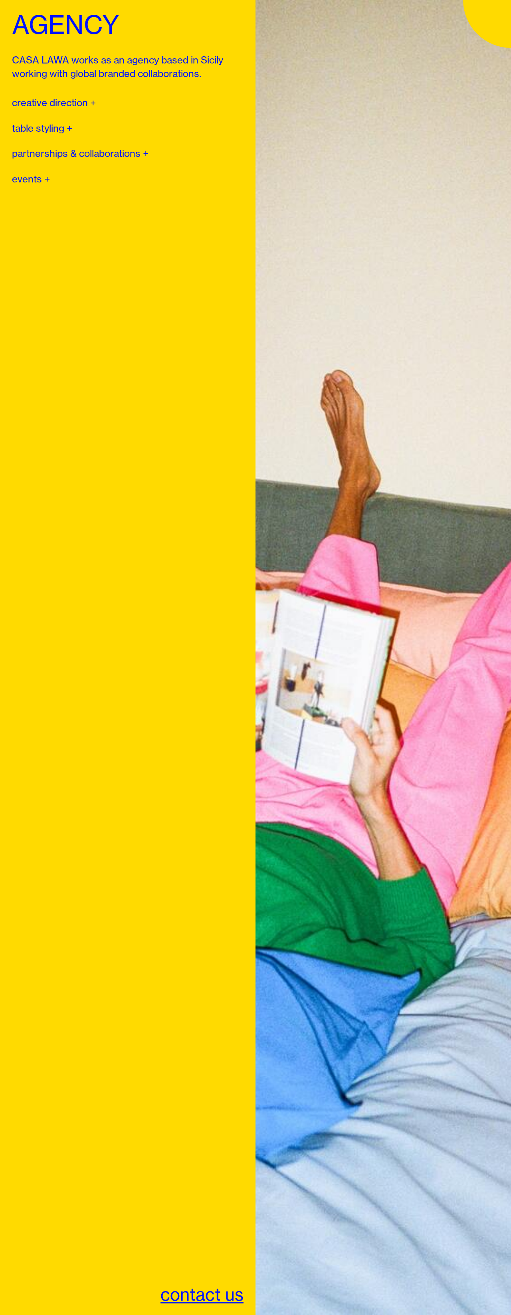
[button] (54, 103)
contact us (202, 1294)
